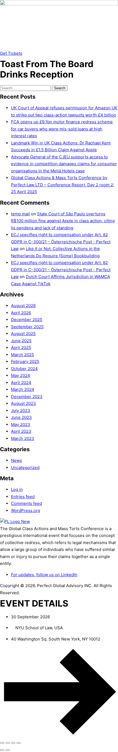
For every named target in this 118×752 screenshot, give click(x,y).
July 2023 (20, 410)
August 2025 (23, 333)
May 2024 (20, 375)
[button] (59, 47)
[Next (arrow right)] (7, 750)
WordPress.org (25, 510)
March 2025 (22, 354)
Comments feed (26, 503)
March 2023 (22, 438)
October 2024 (24, 368)
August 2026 (23, 305)
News (16, 460)
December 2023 (27, 396)
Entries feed (23, 496)
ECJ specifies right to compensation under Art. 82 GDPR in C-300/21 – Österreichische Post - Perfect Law (61, 241)
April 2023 (21, 431)
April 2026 (21, 312)
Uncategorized (25, 467)
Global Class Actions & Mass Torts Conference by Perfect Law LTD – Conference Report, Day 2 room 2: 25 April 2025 (62, 184)
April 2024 (21, 382)
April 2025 (21, 347)
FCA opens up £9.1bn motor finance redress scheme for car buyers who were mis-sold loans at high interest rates (62, 128)
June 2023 (21, 417)
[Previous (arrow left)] (2, 750)
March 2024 (22, 389)
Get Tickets (11, 53)
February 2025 (25, 361)
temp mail (20, 213)
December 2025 (26, 319)
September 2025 (27, 326)
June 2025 (21, 340)
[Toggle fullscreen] (7, 743)
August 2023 (23, 403)
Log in (17, 489)
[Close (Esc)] (18, 743)
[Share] (13, 743)
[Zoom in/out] (2, 743)
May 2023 (20, 424)
